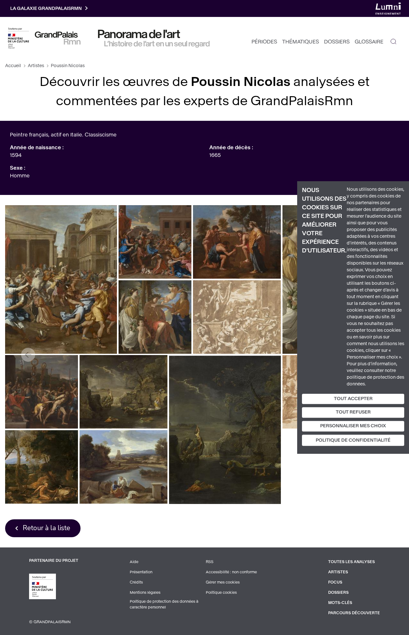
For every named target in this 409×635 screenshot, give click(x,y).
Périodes (264, 41)
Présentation (141, 572)
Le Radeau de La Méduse (123, 391)
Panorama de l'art (139, 34)
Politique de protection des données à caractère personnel (164, 604)
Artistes (36, 65)
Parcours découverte (354, 613)
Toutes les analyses (351, 562)
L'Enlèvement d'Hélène (41, 391)
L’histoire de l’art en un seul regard (157, 44)
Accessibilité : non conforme (231, 572)
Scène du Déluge (225, 430)
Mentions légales (145, 592)
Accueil (13, 65)
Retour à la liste (46, 527)
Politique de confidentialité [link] (353, 440)
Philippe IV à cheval (42, 466)
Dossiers (337, 41)
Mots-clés (340, 603)
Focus (335, 582)
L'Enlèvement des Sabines (61, 279)
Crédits (136, 582)
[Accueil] (58, 38)
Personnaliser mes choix (353, 425)
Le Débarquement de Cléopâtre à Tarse (123, 466)
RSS (209, 562)
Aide (134, 562)
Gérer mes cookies (223, 582)
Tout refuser (353, 412)
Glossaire (369, 41)
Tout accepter (353, 398)
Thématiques (300, 41)
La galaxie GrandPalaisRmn (46, 8)
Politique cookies (221, 592)
